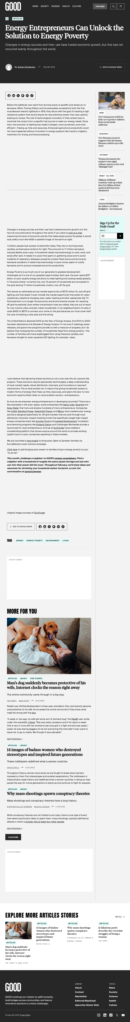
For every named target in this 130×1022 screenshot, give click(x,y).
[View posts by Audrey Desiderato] (8, 67)
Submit (121, 236)
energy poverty (35, 541)
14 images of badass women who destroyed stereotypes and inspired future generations (45, 752)
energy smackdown (65, 458)
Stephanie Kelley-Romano (19, 807)
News (35, 6)
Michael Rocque (42, 807)
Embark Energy (44, 424)
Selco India (68, 404)
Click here (12, 449)
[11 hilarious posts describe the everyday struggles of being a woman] (111, 932)
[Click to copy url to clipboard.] (31, 95)
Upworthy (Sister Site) (87, 1005)
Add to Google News (112, 67)
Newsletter (81, 996)
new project (32, 440)
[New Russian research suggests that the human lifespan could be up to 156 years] (111, 138)
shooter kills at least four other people (44, 821)
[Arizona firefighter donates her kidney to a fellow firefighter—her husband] (111, 203)
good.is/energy (33, 471)
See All (118, 917)
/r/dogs (31, 722)
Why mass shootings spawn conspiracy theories (48, 793)
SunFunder (58, 427)
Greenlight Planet (43, 411)
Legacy (23, 678)
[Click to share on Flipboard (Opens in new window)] (22, 95)
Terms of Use (112, 244)
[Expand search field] (113, 6)
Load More (13, 837)
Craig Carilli (13, 768)
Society (45, 6)
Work (101, 113)
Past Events (36, 678)
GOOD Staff (24, 701)
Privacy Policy (105, 246)
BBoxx (61, 411)
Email (104, 230)
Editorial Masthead (85, 1000)
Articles (17, 19)
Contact (79, 992)
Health (66, 6)
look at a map (75, 232)
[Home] (7, 18)
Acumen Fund (43, 421)
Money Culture (106, 176)
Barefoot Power (26, 411)
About (78, 987)
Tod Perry (12, 701)
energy (19, 541)
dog (33, 712)
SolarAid (79, 404)
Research (103, 134)
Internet (103, 155)
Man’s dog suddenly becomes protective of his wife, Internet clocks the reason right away (46, 685)
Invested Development (65, 421)
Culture (76, 6)
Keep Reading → (14, 739)
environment (52, 541)
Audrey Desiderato (26, 67)
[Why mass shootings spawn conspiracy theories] (80, 932)
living (65, 541)
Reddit (74, 719)
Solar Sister (13, 408)
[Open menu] (120, 6)
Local (102, 199)
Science (55, 6)
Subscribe (100, 6)
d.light (14, 411)
